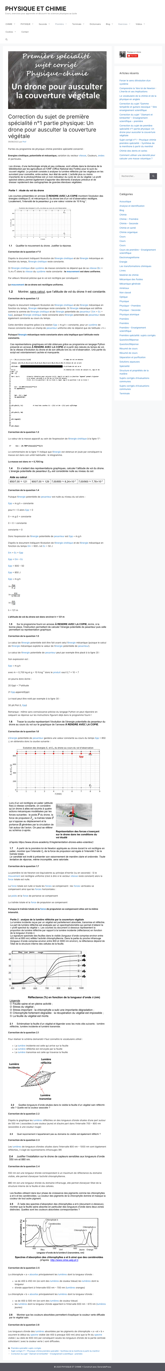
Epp (10, 315)
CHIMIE (9, 24)
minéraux (124, 288)
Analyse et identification (132, 206)
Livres (122, 270)
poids (14, 896)
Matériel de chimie (129, 275)
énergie (84, 258)
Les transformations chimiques (135, 266)
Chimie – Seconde (128, 223)
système (39, 268)
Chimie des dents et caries (133, 150)
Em (93, 311)
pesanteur (85, 311)
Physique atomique (129, 314)
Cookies (9, 32)
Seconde (43, 24)
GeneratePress (104, 1367)
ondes (101, 155)
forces (48, 886)
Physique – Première (130, 305)
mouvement (73, 271)
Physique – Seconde (130, 310)
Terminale (76, 24)
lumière (22, 1045)
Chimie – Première (128, 219)
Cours (122, 236)
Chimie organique (128, 232)
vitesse (82, 155)
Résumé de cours (128, 348)
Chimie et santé (127, 228)
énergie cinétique (64, 258)
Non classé (125, 292)
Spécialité (124, 366)
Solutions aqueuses (129, 361)
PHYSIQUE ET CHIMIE (35, 8)
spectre (34, 1334)
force (10, 879)
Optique (123, 297)
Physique (124, 301)
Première (59, 24)
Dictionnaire (95, 24)
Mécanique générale (130, 283)
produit (57, 672)
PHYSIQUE (25, 24)
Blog (108, 24)
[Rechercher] (153, 176)
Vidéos (139, 24)
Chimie (123, 214)
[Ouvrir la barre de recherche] (6, 40)
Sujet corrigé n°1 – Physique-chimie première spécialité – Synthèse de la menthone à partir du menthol (55, 1351)
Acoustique (125, 201)
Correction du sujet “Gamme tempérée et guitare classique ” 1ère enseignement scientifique (138, 107)
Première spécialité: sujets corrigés (26, 1348)
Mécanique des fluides (131, 279)
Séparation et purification (132, 357)
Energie (123, 262)
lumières (37, 1120)
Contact (24, 32)
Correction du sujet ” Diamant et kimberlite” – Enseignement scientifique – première (46, 1354)
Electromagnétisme (129, 257)
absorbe (33, 1274)
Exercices (122, 24)
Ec (99, 268)
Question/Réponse (129, 339)
